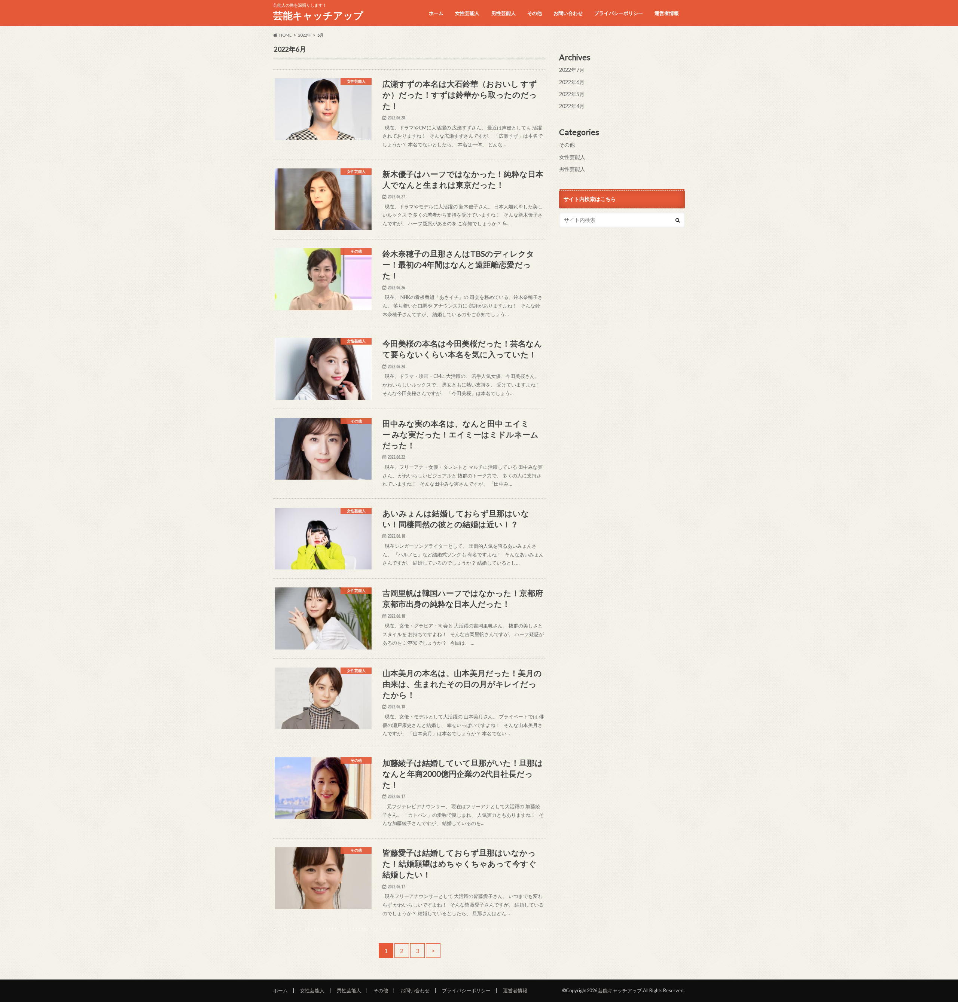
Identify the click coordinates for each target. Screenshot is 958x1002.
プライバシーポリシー (618, 13)
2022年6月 (572, 82)
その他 (534, 13)
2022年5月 (572, 94)
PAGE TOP (930, 965)
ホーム (436, 13)
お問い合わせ (568, 13)
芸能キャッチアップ (318, 15)
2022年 (304, 35)
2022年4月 (572, 106)
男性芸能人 (503, 13)
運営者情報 (667, 13)
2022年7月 (572, 70)
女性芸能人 (467, 13)
